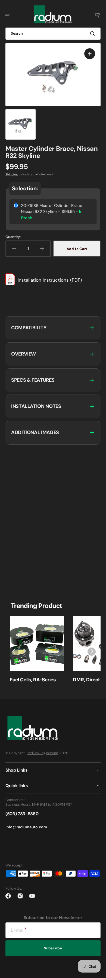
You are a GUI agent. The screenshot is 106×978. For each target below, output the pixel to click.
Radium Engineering (42, 753)
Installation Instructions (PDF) (50, 280)
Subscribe (53, 948)
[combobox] (53, 34)
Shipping (11, 174)
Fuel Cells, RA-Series (33, 679)
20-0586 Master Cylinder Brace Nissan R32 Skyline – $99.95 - (52, 212)
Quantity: (13, 237)
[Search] (93, 34)
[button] (8, 15)
